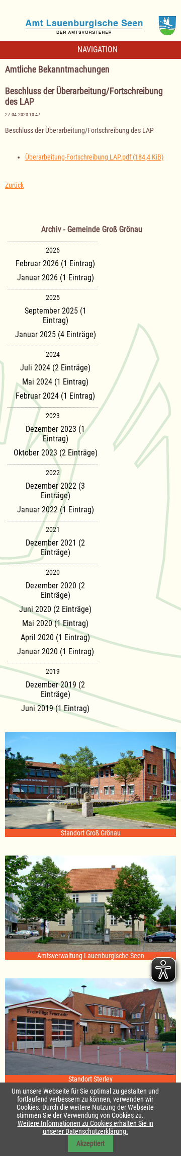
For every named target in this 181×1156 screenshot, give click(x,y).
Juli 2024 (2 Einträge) (55, 367)
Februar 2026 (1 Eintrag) (55, 263)
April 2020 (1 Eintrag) (55, 637)
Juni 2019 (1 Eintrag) (55, 708)
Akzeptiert (90, 1143)
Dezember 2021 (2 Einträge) (55, 547)
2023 (53, 416)
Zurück (14, 185)
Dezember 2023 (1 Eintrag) (55, 433)
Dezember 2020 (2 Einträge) (55, 590)
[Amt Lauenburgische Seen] (90, 22)
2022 (53, 473)
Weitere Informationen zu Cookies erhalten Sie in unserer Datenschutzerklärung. (85, 1127)
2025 (53, 297)
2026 (53, 250)
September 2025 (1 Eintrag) (55, 315)
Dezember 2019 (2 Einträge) (55, 689)
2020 (53, 572)
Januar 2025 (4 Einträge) (55, 334)
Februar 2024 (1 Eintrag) (55, 396)
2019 (53, 671)
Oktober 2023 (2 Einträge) (56, 452)
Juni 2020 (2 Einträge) (55, 609)
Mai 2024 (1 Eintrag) (55, 382)
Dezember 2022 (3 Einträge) (55, 490)
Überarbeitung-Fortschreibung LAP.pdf (94, 157)
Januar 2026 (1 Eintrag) (55, 277)
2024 (53, 354)
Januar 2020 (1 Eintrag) (55, 651)
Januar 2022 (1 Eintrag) (55, 509)
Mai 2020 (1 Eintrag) (55, 623)
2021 (53, 529)
